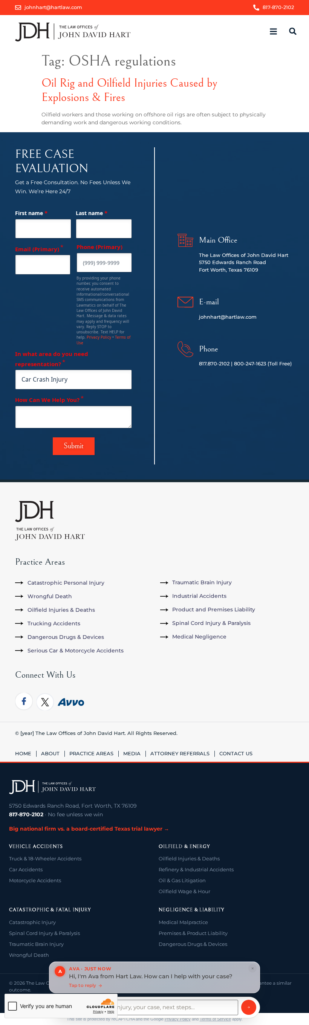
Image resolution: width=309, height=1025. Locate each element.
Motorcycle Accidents (35, 880)
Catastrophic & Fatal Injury (50, 910)
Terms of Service (215, 1019)
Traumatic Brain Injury (36, 944)
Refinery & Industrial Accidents (196, 869)
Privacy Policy (99, 337)
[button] (273, 31)
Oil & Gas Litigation (182, 880)
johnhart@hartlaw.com (228, 317)
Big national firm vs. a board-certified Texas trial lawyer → (89, 829)
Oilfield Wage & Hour (184, 891)
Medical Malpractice (183, 922)
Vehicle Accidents (36, 846)
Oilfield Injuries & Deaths (189, 858)
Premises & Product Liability (193, 933)
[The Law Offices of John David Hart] (52, 787)
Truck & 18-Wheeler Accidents (45, 858)
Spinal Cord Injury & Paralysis (44, 933)
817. (203, 364)
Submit (74, 446)
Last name (91, 213)
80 (237, 364)
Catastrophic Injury (32, 922)
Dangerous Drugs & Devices (193, 944)
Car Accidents (26, 869)
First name (31, 213)
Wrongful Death (29, 955)
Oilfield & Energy (184, 846)
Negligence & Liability (191, 910)
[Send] (248, 1007)
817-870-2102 (26, 814)
